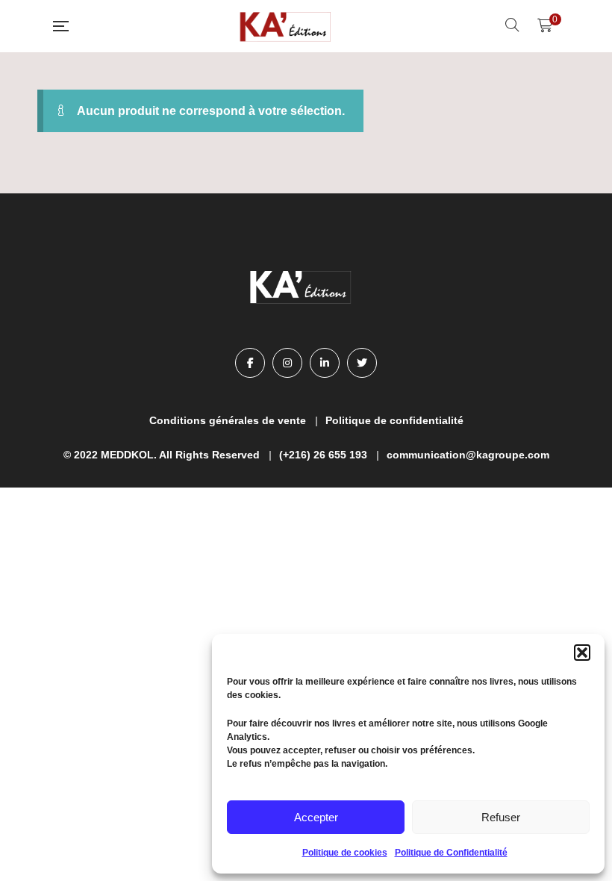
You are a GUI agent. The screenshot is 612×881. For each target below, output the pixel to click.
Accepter (316, 817)
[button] (582, 652)
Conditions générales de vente (227, 420)
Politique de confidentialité (394, 420)
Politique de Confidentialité (451, 852)
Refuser (500, 817)
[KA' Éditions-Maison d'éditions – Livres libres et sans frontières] (286, 26)
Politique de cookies (344, 852)
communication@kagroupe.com (468, 455)
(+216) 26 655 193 (323, 455)
